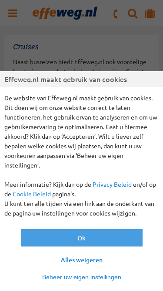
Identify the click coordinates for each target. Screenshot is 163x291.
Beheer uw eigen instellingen (81, 277)
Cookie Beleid (32, 194)
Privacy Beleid (112, 184)
